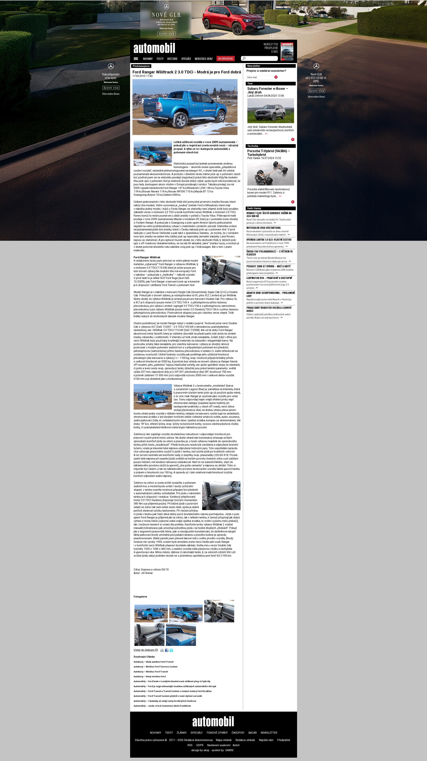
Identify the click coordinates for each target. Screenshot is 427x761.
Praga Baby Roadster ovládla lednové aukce (269, 309)
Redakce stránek (245, 740)
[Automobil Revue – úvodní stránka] (159, 66)
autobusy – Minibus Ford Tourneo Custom (155, 666)
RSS (189, 745)
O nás (274, 51)
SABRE (229, 750)
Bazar (252, 732)
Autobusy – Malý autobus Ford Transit (153, 662)
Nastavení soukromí (218, 745)
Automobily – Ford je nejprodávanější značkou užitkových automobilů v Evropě (175, 686)
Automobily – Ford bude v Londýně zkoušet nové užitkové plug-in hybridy (172, 681)
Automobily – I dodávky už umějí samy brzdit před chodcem (165, 701)
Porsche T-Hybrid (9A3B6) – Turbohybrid (268, 153)
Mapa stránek (224, 740)
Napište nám (266, 740)
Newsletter (271, 44)
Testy (159, 59)
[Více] (292, 140)
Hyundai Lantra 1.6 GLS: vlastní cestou (269, 239)
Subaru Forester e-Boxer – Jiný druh (267, 90)
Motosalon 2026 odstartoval (264, 227)
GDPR (199, 745)
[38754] (151, 621)
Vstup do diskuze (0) (146, 650)
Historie (172, 59)
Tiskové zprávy (217, 732)
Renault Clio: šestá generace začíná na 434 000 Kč (269, 214)
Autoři (236, 745)
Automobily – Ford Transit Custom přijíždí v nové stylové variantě (168, 696)
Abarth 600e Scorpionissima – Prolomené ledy (271, 294)
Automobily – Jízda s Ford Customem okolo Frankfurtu (162, 706)
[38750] (186, 621)
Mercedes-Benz (204, 59)
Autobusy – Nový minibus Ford (150, 676)
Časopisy (238, 732)
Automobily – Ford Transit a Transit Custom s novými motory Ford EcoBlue (173, 691)
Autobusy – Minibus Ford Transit (151, 671)
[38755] (150, 645)
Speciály (186, 59)
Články (182, 732)
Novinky (148, 59)
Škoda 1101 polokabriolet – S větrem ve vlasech (270, 252)
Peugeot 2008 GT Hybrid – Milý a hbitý (269, 266)
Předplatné (271, 48)
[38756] (181, 645)
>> (266, 133)
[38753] (219, 621)
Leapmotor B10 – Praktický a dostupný (269, 278)
